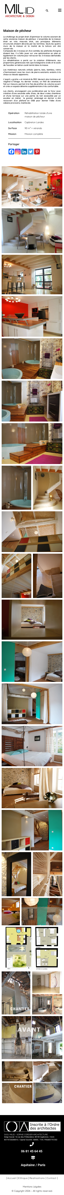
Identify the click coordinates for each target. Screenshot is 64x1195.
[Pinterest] (37, 151)
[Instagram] (18, 151)
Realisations (37, 1178)
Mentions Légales (32, 1186)
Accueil (11, 1178)
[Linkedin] (24, 151)
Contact (52, 1178)
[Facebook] (11, 151)
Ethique (23, 1178)
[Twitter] (30, 151)
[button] (56, 10)
